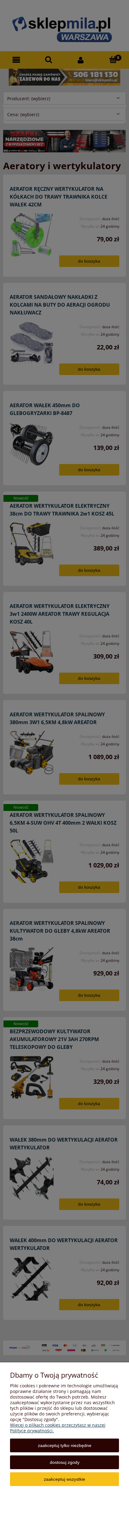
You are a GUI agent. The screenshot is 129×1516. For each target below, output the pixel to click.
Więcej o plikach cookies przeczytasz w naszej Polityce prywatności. (58, 1428)
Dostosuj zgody (65, 1462)
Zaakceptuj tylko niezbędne (64, 1445)
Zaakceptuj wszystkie (64, 1479)
